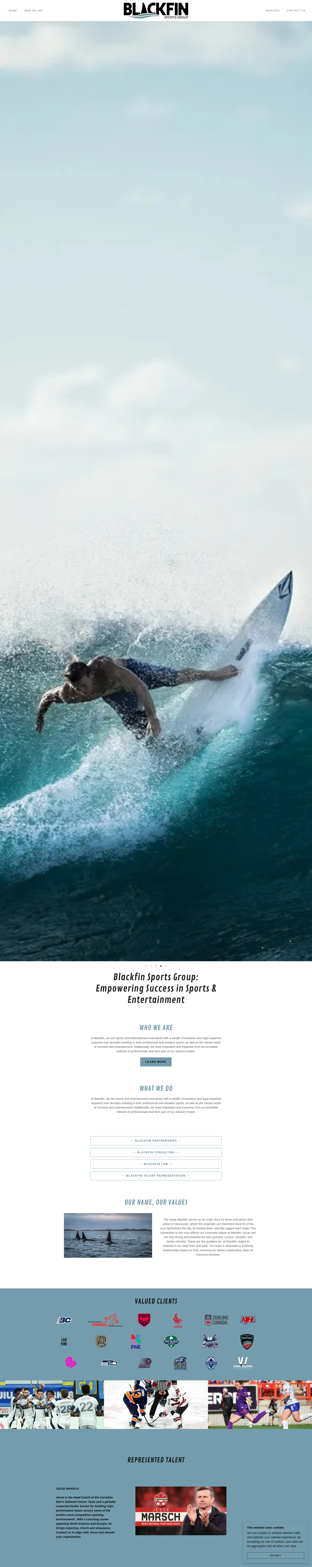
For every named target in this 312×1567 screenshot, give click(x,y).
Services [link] (272, 10)
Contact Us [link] (296, 10)
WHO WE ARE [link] (34, 10)
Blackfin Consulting (156, 1152)
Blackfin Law (156, 1164)
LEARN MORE (155, 1062)
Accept (275, 1555)
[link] (156, 10)
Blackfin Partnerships (156, 1140)
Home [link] (13, 10)
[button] (146, 966)
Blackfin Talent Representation (156, 1175)
